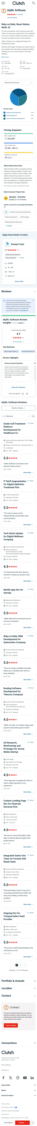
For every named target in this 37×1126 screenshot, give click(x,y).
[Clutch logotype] (18, 3)
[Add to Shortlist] (33, 1123)
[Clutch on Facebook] (3, 1078)
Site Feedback (6, 1065)
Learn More (23, 310)
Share (31, 423)
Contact (21, 1123)
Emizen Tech (17, 244)
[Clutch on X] (10, 1078)
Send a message (11, 1025)
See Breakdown (17, 341)
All (6, 212)
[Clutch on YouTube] (25, 1078)
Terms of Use (5, 1114)
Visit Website (8, 1123)
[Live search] (33, 3)
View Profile (19, 281)
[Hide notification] (33, 300)
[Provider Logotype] (4, 11)
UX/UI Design (24, 217)
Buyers (3, 1090)
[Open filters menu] (33, 416)
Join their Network (12, 17)
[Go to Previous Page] (12, 965)
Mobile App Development (13, 112)
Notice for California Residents (10, 1111)
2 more (9, 226)
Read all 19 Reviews (18, 387)
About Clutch (5, 1085)
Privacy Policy (5, 1104)
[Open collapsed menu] (3, 3)
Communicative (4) (28, 351)
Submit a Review (17, 408)
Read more (5, 57)
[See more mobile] (28, 472)
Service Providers (7, 1095)
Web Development (11, 115)
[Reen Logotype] (7, 244)
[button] (16, 416)
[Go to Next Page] (24, 965)
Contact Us (5, 1070)
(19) (23, 338)
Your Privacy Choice (7, 1107)
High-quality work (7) (11, 351)
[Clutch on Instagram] (18, 1078)
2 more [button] (21, 258)
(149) (17, 250)
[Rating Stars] (11, 250)
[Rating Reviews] (11, 14)
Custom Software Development (15, 118)
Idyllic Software (16, 10)
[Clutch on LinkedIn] (32, 1078)
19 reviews (19, 14)
